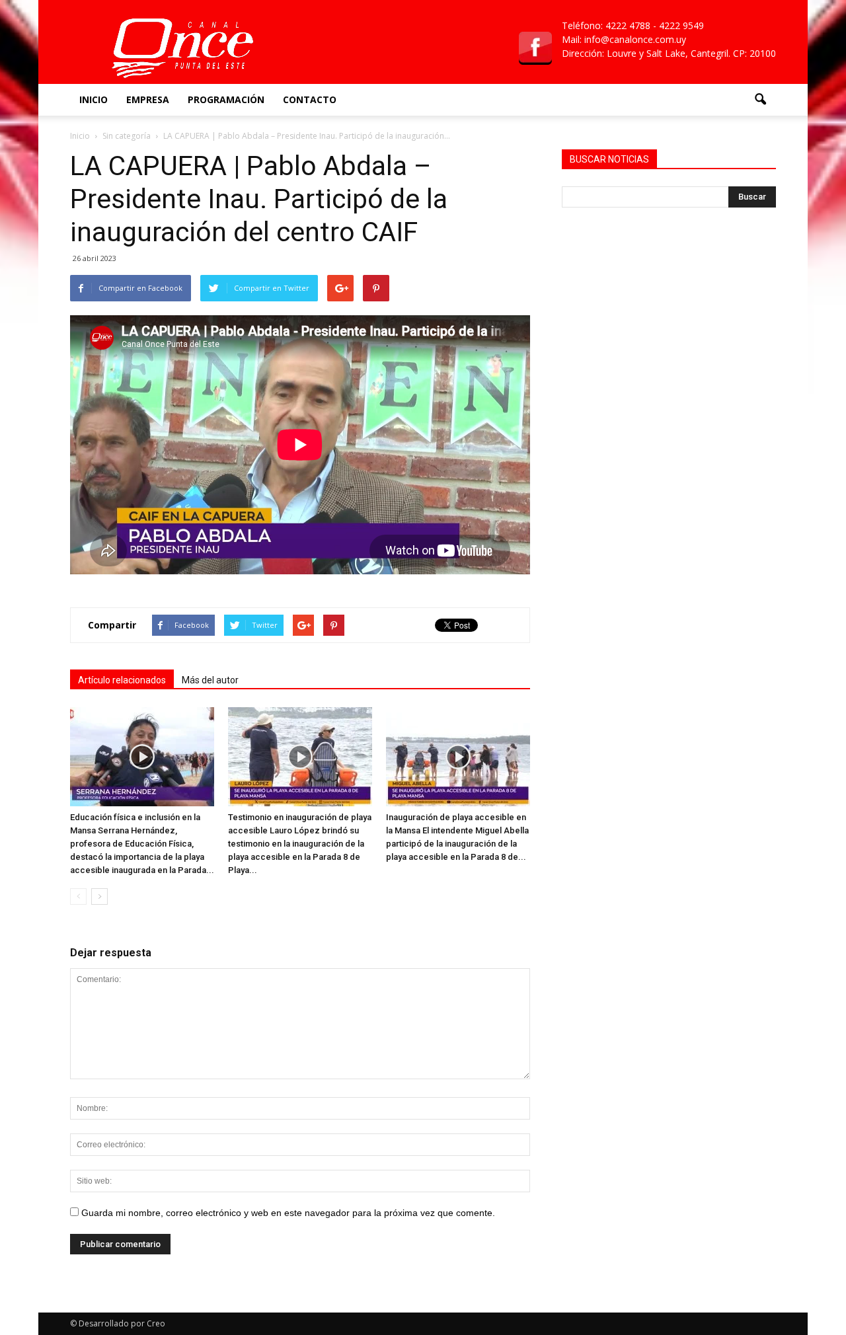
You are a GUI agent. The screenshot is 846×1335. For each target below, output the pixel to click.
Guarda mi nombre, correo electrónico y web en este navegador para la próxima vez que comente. (288, 1212)
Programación (226, 99)
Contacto (309, 99)
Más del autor (210, 680)
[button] (760, 100)
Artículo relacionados (122, 680)
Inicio (93, 99)
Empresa (147, 99)
